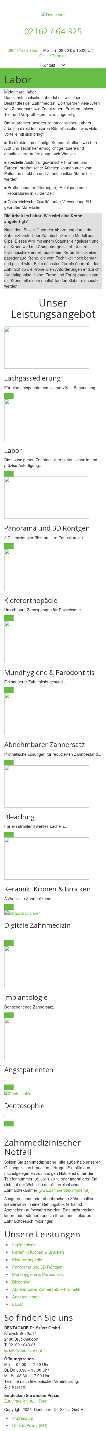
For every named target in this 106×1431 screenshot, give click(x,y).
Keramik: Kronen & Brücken (38, 1252)
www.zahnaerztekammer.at (64, 1190)
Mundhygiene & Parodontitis (38, 1274)
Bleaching (21, 1282)
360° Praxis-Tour (23, 50)
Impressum (22, 1418)
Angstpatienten (26, 1297)
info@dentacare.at (25, 1350)
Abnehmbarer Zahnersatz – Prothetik (46, 1289)
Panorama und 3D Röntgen (37, 1267)
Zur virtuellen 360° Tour (25, 1401)
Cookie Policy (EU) (29, 1425)
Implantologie (24, 1244)
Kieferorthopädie (27, 1259)
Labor (17, 1304)
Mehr (9, 396)
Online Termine (53, 56)
